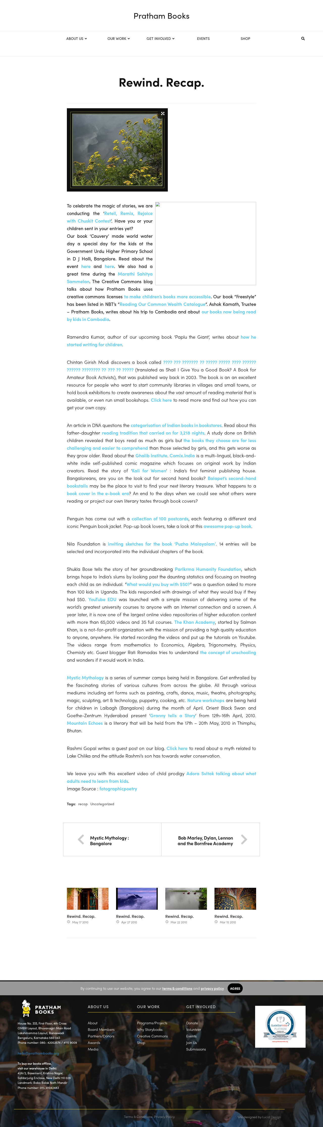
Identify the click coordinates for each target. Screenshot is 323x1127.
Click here (161, 400)
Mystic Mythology (85, 677)
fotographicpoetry (118, 788)
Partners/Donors (101, 1035)
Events (191, 1035)
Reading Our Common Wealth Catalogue (162, 304)
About (92, 1022)
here (86, 266)
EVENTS (203, 38)
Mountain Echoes (85, 723)
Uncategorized (102, 803)
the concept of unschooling (228, 652)
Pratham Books (161, 15)
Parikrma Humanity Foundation (208, 569)
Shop (141, 1042)
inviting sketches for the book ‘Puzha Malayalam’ (162, 544)
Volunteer (193, 1029)
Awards (94, 1042)
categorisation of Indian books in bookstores (176, 425)
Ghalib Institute (151, 455)
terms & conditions (177, 988)
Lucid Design (271, 1116)
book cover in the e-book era (98, 493)
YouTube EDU (102, 599)
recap (83, 803)
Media (93, 1049)
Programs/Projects (152, 1022)
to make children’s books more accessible (167, 296)
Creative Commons (152, 1035)
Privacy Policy (164, 1116)
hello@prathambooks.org (38, 1053)
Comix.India (182, 455)
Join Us (191, 1042)
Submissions (196, 1049)
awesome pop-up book (227, 526)
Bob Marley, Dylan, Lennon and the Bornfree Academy (205, 840)
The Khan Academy (194, 622)
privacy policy (212, 988)
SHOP (245, 38)
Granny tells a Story (172, 715)
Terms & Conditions (138, 1116)
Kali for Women (149, 470)
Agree (235, 988)
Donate (192, 1022)
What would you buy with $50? (158, 584)
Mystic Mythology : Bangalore (109, 840)
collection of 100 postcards (160, 518)
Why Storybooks (150, 1029)
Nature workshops (206, 700)
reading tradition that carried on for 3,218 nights (153, 433)
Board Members (101, 1029)
